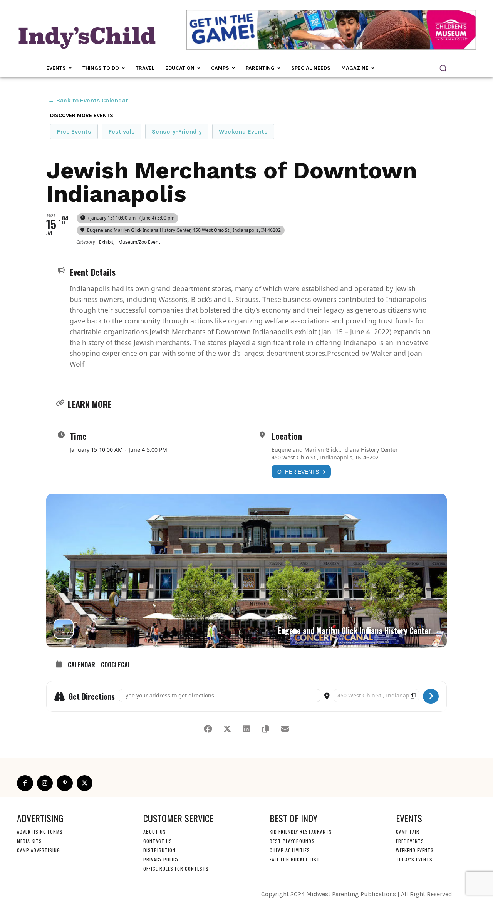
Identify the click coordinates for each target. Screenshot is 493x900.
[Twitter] (85, 783)
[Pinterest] (65, 783)
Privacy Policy (161, 859)
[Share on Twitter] (227, 729)
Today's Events (414, 859)
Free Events (74, 131)
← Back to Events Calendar (88, 100)
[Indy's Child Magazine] (86, 36)
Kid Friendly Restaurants (301, 831)
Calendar (81, 665)
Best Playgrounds (292, 841)
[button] (443, 68)
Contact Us (157, 841)
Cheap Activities (290, 850)
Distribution (159, 850)
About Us (154, 831)
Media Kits (29, 841)
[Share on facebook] (208, 729)
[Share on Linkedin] (246, 729)
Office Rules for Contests (176, 868)
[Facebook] (25, 783)
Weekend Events (243, 131)
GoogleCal (116, 665)
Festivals (121, 131)
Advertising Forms (40, 831)
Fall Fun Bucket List (295, 859)
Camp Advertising (38, 850)
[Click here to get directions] (431, 696)
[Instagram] (45, 783)
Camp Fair (407, 831)
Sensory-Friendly (177, 131)
